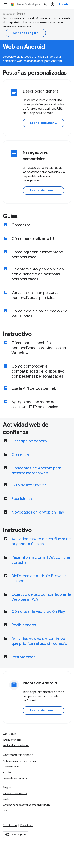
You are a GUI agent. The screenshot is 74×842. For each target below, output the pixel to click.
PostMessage (23, 657)
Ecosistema (21, 498)
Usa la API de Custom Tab (33, 388)
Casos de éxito (11, 766)
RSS (5, 810)
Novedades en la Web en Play (37, 512)
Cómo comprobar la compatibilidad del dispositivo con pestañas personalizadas (37, 371)
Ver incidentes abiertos (16, 745)
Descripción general (29, 441)
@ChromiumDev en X (15, 793)
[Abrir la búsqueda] (45, 4)
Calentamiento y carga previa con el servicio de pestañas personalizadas (37, 274)
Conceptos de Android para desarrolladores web (36, 470)
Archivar (8, 772)
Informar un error (12, 739)
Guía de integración (29, 485)
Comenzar (20, 225)
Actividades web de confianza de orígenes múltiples (41, 541)
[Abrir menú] (5, 4)
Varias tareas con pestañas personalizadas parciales (35, 295)
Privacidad (26, 825)
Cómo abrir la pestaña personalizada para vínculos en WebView (38, 347)
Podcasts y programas (15, 778)
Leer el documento (44, 123)
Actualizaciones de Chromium (20, 760)
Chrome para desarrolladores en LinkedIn (26, 804)
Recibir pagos (23, 625)
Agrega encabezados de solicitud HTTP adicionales (34, 404)
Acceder (64, 4)
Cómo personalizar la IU (32, 238)
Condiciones (10, 825)
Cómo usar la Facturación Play (38, 611)
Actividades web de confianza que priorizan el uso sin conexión (40, 641)
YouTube (7, 799)
